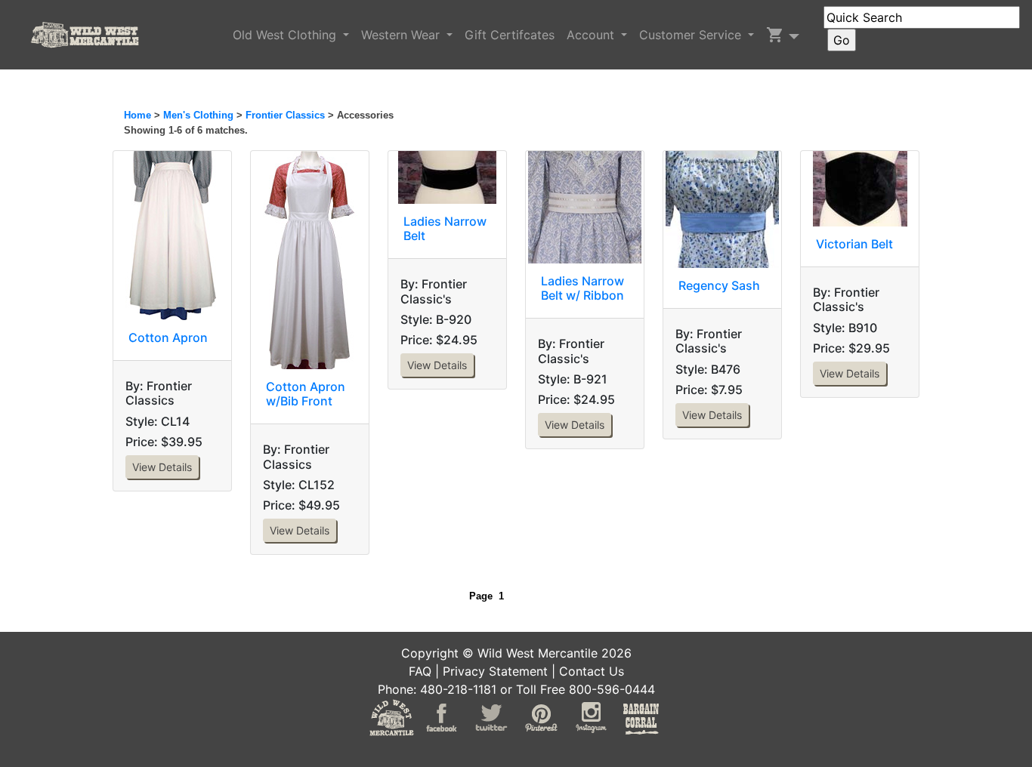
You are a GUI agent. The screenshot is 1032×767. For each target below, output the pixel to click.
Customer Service (692, 34)
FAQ (420, 671)
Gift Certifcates (510, 34)
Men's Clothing (198, 115)
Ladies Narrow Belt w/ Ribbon (582, 288)
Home (137, 115)
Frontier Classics (285, 115)
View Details (162, 467)
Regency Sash (719, 285)
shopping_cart (775, 35)
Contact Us (591, 671)
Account (592, 34)
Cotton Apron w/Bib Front (305, 393)
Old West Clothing (286, 34)
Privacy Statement (495, 671)
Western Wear (402, 34)
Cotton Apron (168, 337)
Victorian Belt (854, 243)
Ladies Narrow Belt (445, 228)
